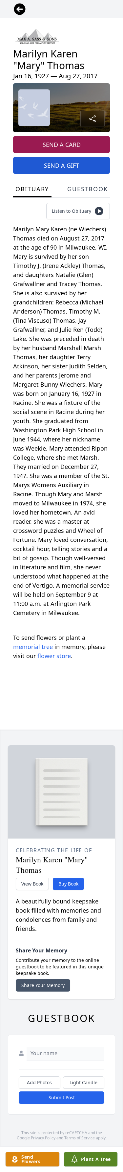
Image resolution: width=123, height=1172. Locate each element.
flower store (54, 656)
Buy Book (68, 884)
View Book (32, 884)
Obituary (32, 189)
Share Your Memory (43, 985)
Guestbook (87, 189)
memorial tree (33, 647)
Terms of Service (79, 1138)
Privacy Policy (43, 1138)
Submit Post (62, 1097)
